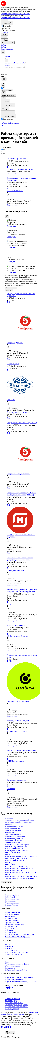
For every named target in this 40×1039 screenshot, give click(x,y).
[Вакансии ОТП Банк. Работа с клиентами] (22, 681)
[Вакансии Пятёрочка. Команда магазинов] (22, 454)
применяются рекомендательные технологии (19, 1014)
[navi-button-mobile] (3, 52)
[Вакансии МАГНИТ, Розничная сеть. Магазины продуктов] (22, 520)
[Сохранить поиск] (3, 85)
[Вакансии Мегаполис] (22, 385)
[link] (4, 39)
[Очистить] (4, 79)
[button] (3, 45)
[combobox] (11, 74)
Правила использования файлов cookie (15, 18)
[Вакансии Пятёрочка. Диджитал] (22, 323)
